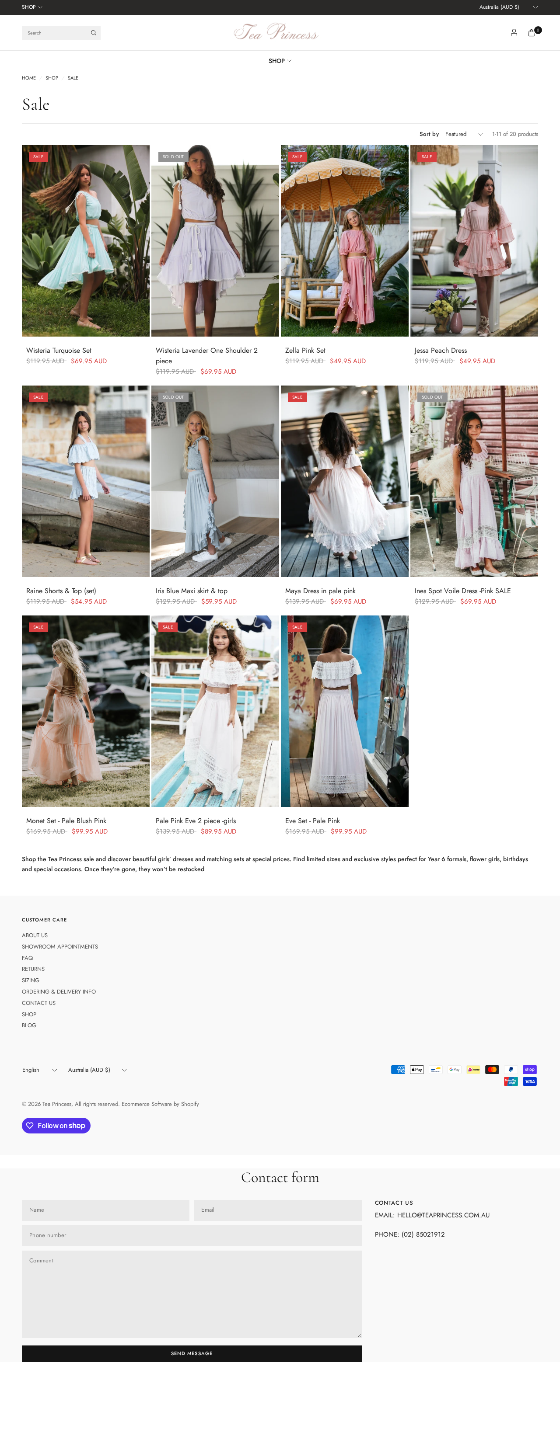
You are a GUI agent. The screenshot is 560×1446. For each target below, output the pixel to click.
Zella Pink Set (305, 350)
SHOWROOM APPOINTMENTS (60, 946)
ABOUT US (35, 935)
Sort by (429, 134)
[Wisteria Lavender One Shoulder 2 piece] (215, 241)
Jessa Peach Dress (441, 350)
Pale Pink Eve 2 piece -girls (196, 821)
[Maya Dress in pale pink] (345, 481)
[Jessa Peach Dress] (474, 241)
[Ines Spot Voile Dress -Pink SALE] (474, 481)
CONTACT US (39, 1003)
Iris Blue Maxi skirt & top (192, 591)
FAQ (27, 958)
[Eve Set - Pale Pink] (345, 711)
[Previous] (28, 240)
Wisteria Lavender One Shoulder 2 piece (207, 355)
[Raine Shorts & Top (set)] (86, 481)
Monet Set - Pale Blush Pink (66, 821)
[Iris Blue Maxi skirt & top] (215, 481)
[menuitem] (32, 7)
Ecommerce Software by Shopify (160, 1104)
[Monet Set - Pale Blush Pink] (86, 711)
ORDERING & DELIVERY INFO (59, 991)
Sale (73, 78)
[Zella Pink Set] (345, 241)
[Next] (143, 240)
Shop (52, 78)
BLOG (29, 1025)
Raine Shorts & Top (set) (61, 591)
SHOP (29, 7)
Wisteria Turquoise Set (58, 350)
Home (29, 78)
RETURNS (33, 969)
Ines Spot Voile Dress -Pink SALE (463, 591)
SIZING (30, 980)
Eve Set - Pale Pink (312, 821)
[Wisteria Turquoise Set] (86, 241)
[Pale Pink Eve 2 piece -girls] (215, 711)
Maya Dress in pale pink (320, 591)
